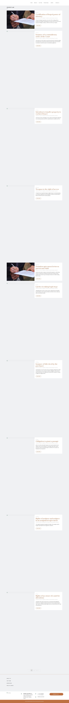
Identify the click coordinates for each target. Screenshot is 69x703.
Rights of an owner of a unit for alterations (48, 597)
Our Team (40, 2)
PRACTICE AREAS (10, 685)
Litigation (43, 18)
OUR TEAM (9, 680)
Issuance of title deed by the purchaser (46, 365)
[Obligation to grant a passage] (20, 475)
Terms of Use (35, 701)
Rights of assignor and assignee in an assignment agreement (48, 520)
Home (31, 2)
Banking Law (44, 522)
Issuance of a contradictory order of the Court (46, 36)
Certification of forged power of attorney (48, 15)
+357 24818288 (41, 693)
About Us (35, 2)
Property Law (48, 18)
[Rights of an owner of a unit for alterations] (20, 629)
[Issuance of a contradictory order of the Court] (20, 68)
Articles (52, 2)
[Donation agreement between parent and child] (20, 272)
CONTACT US (55, 694)
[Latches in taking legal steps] (20, 320)
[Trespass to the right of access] (20, 223)
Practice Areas (46, 2)
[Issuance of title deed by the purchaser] (20, 397)
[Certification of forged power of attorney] (20, 20)
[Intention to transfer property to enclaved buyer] (20, 145)
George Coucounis (54, 18)
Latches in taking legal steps (47, 287)
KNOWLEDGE (9, 683)
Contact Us (57, 2)
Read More (38, 25)
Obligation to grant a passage (47, 441)
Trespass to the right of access (47, 189)
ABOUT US (9, 678)
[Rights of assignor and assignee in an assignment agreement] (20, 552)
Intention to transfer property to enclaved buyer (48, 113)
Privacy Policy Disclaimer (40, 701)
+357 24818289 (40, 694)
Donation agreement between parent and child (47, 267)
